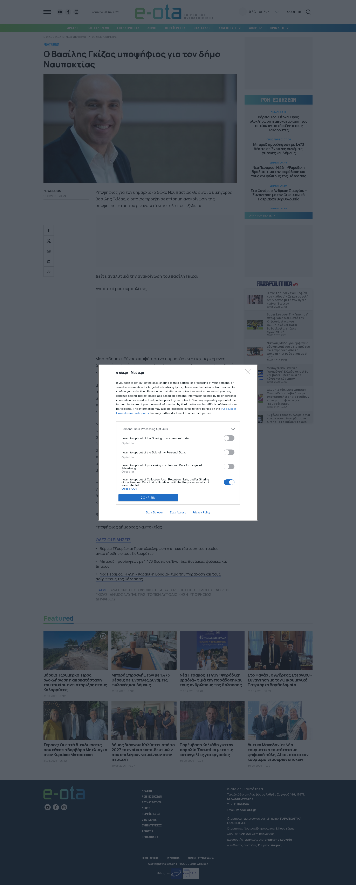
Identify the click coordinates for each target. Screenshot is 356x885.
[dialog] (178, 442)
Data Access (178, 512)
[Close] (249, 373)
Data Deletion (155, 512)
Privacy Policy (201, 512)
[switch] (229, 438)
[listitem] (178, 429)
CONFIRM (148, 497)
